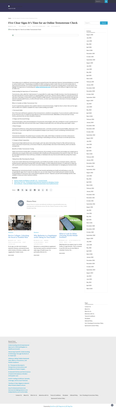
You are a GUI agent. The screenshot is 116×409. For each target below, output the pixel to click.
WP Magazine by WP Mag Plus (65, 406)
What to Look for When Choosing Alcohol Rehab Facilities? (68, 235)
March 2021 (89, 222)
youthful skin (11, 244)
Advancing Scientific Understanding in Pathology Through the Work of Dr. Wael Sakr (19, 353)
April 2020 (89, 251)
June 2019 (89, 279)
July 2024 (89, 103)
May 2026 (89, 44)
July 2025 (89, 66)
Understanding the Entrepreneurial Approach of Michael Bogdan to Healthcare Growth (18, 347)
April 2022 (89, 182)
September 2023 (91, 135)
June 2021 (89, 213)
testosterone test (55, 26)
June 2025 (89, 69)
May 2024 (89, 110)
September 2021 (91, 204)
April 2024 (89, 113)
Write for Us (88, 311)
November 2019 (91, 263)
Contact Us (88, 306)
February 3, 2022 (64, 240)
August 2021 (90, 207)
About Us (87, 309)
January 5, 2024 (12, 240)
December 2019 (91, 260)
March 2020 (89, 254)
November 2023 (91, 128)
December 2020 (91, 226)
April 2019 (89, 285)
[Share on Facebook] (18, 190)
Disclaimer (87, 318)
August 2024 (90, 100)
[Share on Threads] (46, 190)
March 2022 (89, 185)
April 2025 (89, 75)
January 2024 (90, 122)
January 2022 (90, 191)
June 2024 (89, 107)
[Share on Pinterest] (34, 190)
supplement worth (38, 244)
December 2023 (91, 125)
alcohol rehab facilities (75, 240)
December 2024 (91, 88)
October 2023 (90, 132)
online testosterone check (38, 26)
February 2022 (90, 188)
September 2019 (91, 269)
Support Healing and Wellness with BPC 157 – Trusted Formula (30, 180)
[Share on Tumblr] (42, 190)
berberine (46, 240)
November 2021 (91, 197)
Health (29, 26)
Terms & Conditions (90, 316)
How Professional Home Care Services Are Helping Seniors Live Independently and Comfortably (18, 390)
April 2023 (89, 150)
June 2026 (89, 41)
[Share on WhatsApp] (30, 190)
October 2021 (90, 201)
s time (48, 26)
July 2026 (89, 38)
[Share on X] (22, 190)
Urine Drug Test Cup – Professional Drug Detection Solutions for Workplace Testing (36, 182)
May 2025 (89, 72)
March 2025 (89, 78)
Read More (11, 255)
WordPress (53, 406)
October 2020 (90, 232)
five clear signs (22, 26)
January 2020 (90, 257)
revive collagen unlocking (14, 242)
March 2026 (89, 50)
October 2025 (90, 56)
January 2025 (90, 85)
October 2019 (90, 266)
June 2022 (89, 175)
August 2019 (90, 273)
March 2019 (89, 288)
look (70, 242)
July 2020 (89, 241)
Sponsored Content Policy (92, 325)
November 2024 (91, 91)
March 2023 (89, 154)
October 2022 (90, 166)
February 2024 (90, 119)
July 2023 (89, 141)
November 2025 (91, 53)
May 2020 (89, 248)
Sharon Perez (31, 201)
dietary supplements (38, 242)
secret (24, 242)
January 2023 (90, 160)
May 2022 (89, 179)
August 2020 (90, 238)
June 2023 (89, 144)
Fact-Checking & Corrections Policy (94, 323)
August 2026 (90, 34)
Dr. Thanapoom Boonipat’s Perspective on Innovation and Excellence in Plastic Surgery (17, 367)
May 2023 (89, 147)
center (61, 242)
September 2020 (91, 235)
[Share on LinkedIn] (26, 190)
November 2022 (91, 163)
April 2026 (89, 47)
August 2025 (90, 63)
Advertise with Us (89, 313)
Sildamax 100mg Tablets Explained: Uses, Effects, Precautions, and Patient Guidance (18, 360)
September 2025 (91, 59)
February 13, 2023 (39, 240)
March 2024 (89, 116)
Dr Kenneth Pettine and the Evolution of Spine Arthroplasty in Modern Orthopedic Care (19, 374)
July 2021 (89, 210)
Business (10, 232)
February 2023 (90, 157)
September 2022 (91, 169)
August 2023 (90, 138)
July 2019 (89, 276)
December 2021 (91, 194)
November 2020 (91, 229)
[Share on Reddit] (38, 190)
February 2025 (90, 81)
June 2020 (89, 244)
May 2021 (89, 216)
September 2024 (91, 97)
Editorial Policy (88, 321)
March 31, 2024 (12, 26)
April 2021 (89, 219)
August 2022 (90, 172)
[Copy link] (51, 190)
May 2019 (89, 282)
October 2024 (90, 94)
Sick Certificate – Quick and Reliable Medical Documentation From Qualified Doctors (36, 183)
